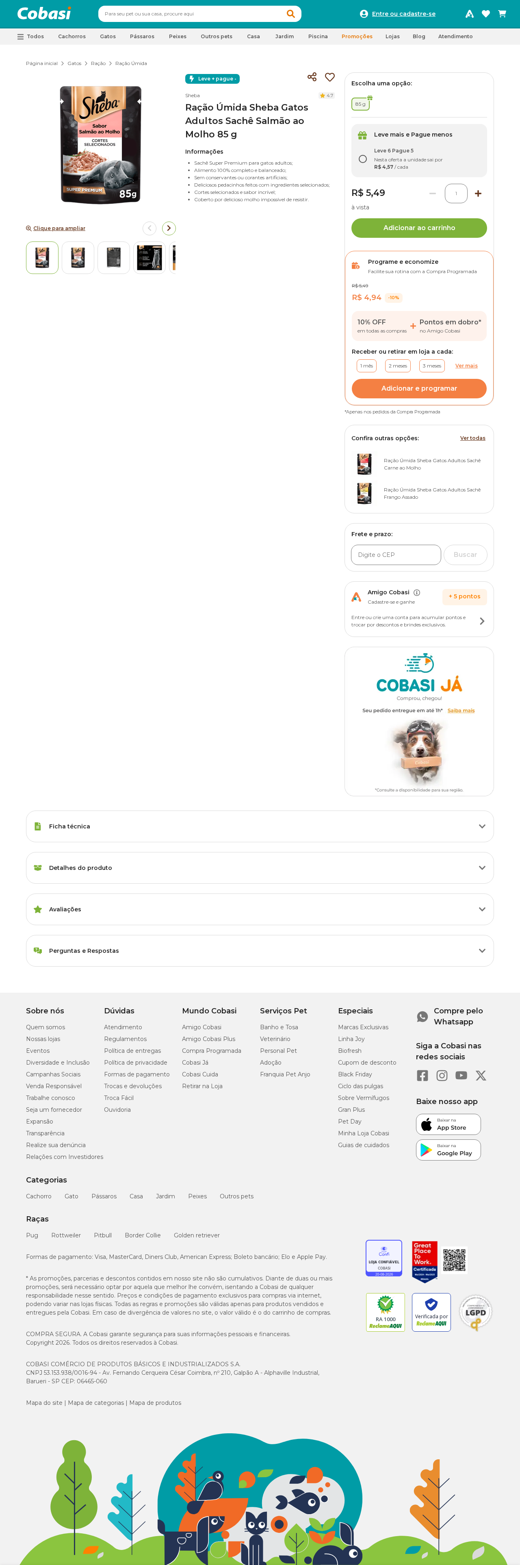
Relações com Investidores (64, 1157)
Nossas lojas (43, 1039)
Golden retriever (197, 1235)
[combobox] (199, 14)
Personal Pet (278, 1050)
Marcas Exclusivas (363, 1027)
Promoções (357, 36)
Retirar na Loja (202, 1086)
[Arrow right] (169, 228)
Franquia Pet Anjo (285, 1074)
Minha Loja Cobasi (363, 1133)
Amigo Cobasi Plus (208, 1039)
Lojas (393, 36)
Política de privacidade (135, 1062)
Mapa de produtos (155, 1402)
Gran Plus (351, 1109)
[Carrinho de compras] (502, 14)
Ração (98, 63)
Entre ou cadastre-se (404, 13)
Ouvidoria (117, 1109)
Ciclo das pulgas (360, 1086)
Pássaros (104, 1196)
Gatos (74, 63)
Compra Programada (211, 1050)
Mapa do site (44, 1402)
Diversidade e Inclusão (58, 1062)
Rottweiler (66, 1235)
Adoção (271, 1062)
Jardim (165, 1196)
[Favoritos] (486, 14)
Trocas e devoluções (133, 1086)
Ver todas (472, 438)
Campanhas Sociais (53, 1074)
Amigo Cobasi (201, 1027)
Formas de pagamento (137, 1074)
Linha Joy (351, 1039)
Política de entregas (132, 1050)
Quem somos (45, 1027)
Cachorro (39, 1196)
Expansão (39, 1121)
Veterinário (275, 1039)
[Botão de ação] (482, 621)
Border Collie (143, 1235)
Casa (136, 1196)
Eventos (38, 1050)
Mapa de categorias (96, 1402)
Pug (32, 1235)
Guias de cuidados (363, 1145)
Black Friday (355, 1074)
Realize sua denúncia (56, 1145)
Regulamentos (125, 1039)
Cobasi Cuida (200, 1074)
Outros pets (237, 1196)
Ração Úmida (131, 63)
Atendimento (455, 36)
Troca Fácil (119, 1098)
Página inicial (42, 63)
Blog (419, 36)
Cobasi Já (195, 1062)
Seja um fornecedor (54, 1109)
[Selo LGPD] (475, 1331)
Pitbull (103, 1235)
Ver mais (466, 366)
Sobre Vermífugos (363, 1098)
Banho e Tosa (279, 1027)
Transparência (45, 1133)
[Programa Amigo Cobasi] (469, 14)
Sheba (192, 95)
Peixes (197, 1196)
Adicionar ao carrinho (419, 228)
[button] (290, 14)
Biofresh (350, 1050)
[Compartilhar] (312, 77)
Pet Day (350, 1121)
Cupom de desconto (367, 1062)
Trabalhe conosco (50, 1098)
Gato (71, 1196)
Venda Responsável (54, 1086)
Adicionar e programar (419, 388)
